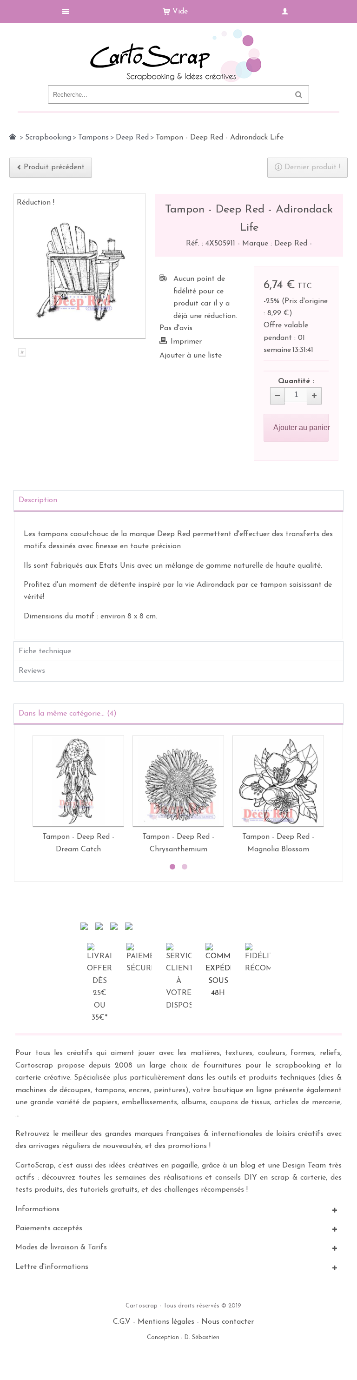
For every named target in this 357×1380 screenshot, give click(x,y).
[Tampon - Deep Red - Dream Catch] (78, 781)
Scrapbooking (48, 137)
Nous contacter (227, 1322)
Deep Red (132, 137)
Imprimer (186, 341)
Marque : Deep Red (276, 243)
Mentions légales (166, 1322)
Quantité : (296, 381)
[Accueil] (12, 136)
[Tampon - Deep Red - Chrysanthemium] (178, 781)
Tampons (93, 137)
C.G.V (122, 1322)
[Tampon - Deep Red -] (22, 353)
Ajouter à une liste (190, 355)
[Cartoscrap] (178, 33)
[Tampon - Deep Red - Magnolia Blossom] (278, 781)
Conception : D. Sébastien (183, 1337)
